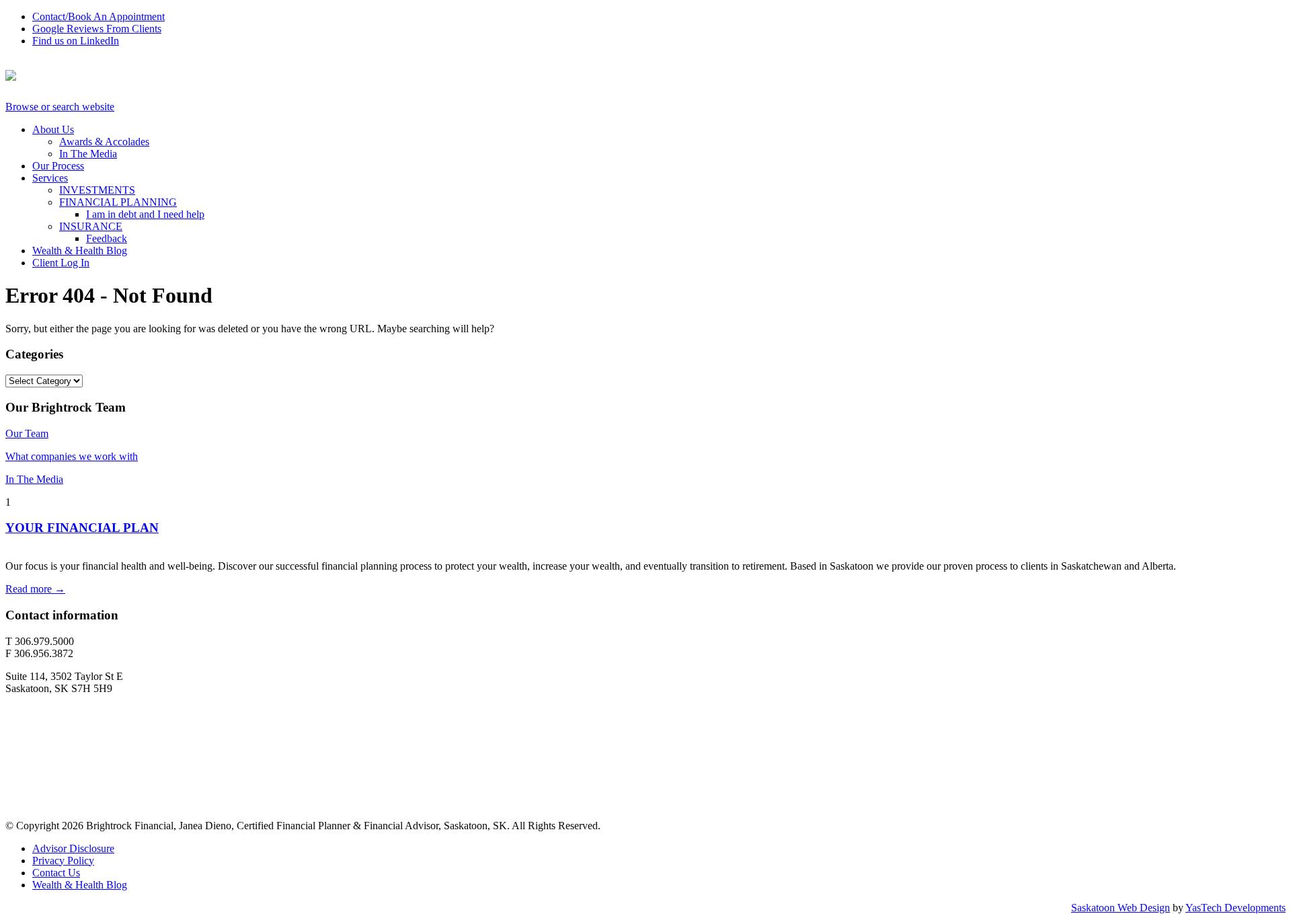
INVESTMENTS (97, 190)
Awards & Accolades (104, 141)
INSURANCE (90, 226)
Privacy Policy (63, 860)
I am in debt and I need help (145, 214)
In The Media (88, 153)
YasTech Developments (1235, 907)
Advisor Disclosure (73, 848)
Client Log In (60, 262)
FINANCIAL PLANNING (118, 202)
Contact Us (56, 872)
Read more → (35, 589)
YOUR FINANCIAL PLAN (82, 528)
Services (50, 178)
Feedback (106, 238)
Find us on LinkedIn (75, 40)
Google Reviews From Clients (96, 28)
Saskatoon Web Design (1120, 907)
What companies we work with (71, 456)
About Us (53, 129)
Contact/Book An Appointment (98, 16)
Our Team (26, 433)
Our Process (58, 166)
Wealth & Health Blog (79, 250)
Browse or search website (59, 106)
